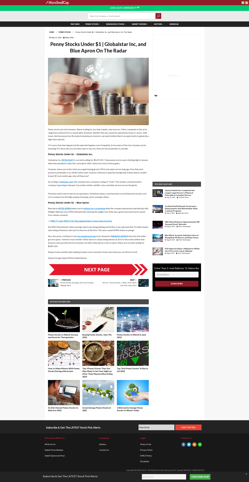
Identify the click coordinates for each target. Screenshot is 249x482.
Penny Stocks (91, 24)
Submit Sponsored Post (55, 455)
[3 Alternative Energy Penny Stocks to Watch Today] (133, 392)
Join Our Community (123, 7)
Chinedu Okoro (184, 197)
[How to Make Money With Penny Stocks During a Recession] (64, 353)
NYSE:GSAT (67, 160)
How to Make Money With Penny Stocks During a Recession (64, 369)
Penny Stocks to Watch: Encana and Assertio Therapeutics (63, 336)
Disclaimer (144, 461)
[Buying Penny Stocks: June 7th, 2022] (98, 319)
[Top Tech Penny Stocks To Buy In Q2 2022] (133, 353)
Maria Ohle (69, 38)
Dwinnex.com (66, 182)
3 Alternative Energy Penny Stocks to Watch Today (130, 409)
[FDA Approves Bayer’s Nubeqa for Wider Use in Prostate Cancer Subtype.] (158, 251)
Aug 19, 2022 (171, 226)
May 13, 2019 (56, 38)
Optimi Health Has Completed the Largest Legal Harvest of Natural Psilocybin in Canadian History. (180, 192)
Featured (75, 24)
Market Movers (139, 24)
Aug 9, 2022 (170, 253)
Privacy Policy (146, 450)
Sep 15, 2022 (171, 197)
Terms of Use (145, 444)
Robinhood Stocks (115, 24)
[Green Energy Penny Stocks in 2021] (98, 392)
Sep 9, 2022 (171, 213)
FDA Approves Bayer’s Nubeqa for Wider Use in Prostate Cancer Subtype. (182, 249)
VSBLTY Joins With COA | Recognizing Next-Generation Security (81, 221)
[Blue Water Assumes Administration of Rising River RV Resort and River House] (158, 238)
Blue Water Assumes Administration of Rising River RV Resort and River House (182, 236)
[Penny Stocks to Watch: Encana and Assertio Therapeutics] (64, 319)
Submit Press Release (54, 450)
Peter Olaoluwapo (184, 226)
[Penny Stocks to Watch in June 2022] (133, 319)
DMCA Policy (146, 455)
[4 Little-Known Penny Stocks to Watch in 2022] (64, 392)
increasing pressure (87, 236)
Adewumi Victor (183, 213)
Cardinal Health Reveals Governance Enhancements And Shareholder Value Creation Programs (181, 208)
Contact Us (104, 450)
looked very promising (94, 208)
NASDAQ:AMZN (119, 236)
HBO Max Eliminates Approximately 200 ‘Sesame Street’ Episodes (182, 223)
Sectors (158, 24)
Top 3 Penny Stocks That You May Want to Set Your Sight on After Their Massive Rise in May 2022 (97, 372)
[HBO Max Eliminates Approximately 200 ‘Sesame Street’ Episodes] (158, 225)
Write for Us (50, 444)
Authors (102, 444)
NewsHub (174, 24)
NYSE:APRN (64, 208)
